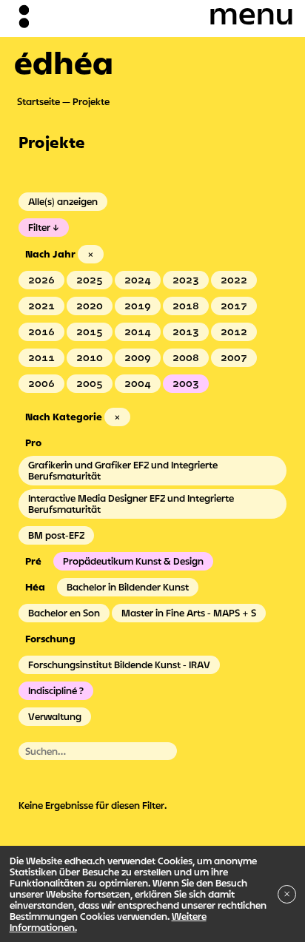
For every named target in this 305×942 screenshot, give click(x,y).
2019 (137, 306)
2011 (41, 357)
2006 (41, 383)
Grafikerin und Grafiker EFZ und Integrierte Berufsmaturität (123, 470)
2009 (137, 357)
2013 (185, 331)
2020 (89, 306)
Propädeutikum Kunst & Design (133, 561)
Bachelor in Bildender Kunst (128, 587)
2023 (185, 280)
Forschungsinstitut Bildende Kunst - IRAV (119, 664)
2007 (234, 357)
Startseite (38, 101)
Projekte (91, 101)
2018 (185, 306)
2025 (89, 280)
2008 (185, 357)
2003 (185, 383)
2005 (89, 383)
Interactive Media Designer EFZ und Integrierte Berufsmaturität (131, 503)
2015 (89, 331)
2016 (41, 331)
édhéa (63, 62)
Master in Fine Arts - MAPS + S (188, 613)
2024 (137, 280)
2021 (41, 306)
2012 (234, 331)
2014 (137, 331)
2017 (234, 306)
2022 (234, 280)
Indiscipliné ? (56, 690)
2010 (89, 357)
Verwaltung (54, 716)
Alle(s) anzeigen (63, 201)
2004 (137, 383)
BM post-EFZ (56, 535)
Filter (39, 227)
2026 (41, 280)
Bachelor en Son (64, 613)
